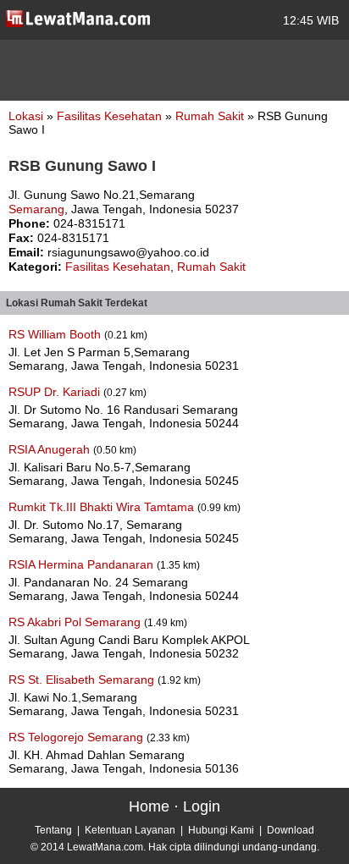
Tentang (53, 830)
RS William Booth (56, 334)
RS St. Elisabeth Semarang (83, 679)
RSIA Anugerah (50, 449)
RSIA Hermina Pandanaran (82, 564)
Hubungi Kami (221, 830)
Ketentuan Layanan (130, 830)
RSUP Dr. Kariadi (55, 392)
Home (149, 806)
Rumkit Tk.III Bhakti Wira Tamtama (102, 507)
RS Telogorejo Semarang (77, 737)
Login (201, 806)
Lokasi (25, 116)
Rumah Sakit (211, 116)
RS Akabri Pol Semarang (76, 622)
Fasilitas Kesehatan (111, 116)
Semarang (36, 209)
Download (290, 830)
